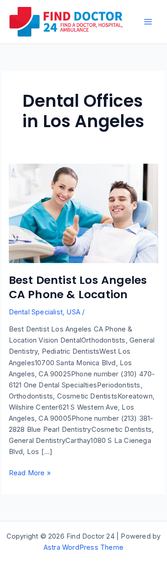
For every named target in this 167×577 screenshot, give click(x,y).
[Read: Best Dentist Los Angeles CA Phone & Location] (84, 213)
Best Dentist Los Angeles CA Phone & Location (78, 287)
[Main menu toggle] (148, 21)
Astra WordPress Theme (83, 547)
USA (73, 312)
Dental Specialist (36, 312)
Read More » (30, 473)
